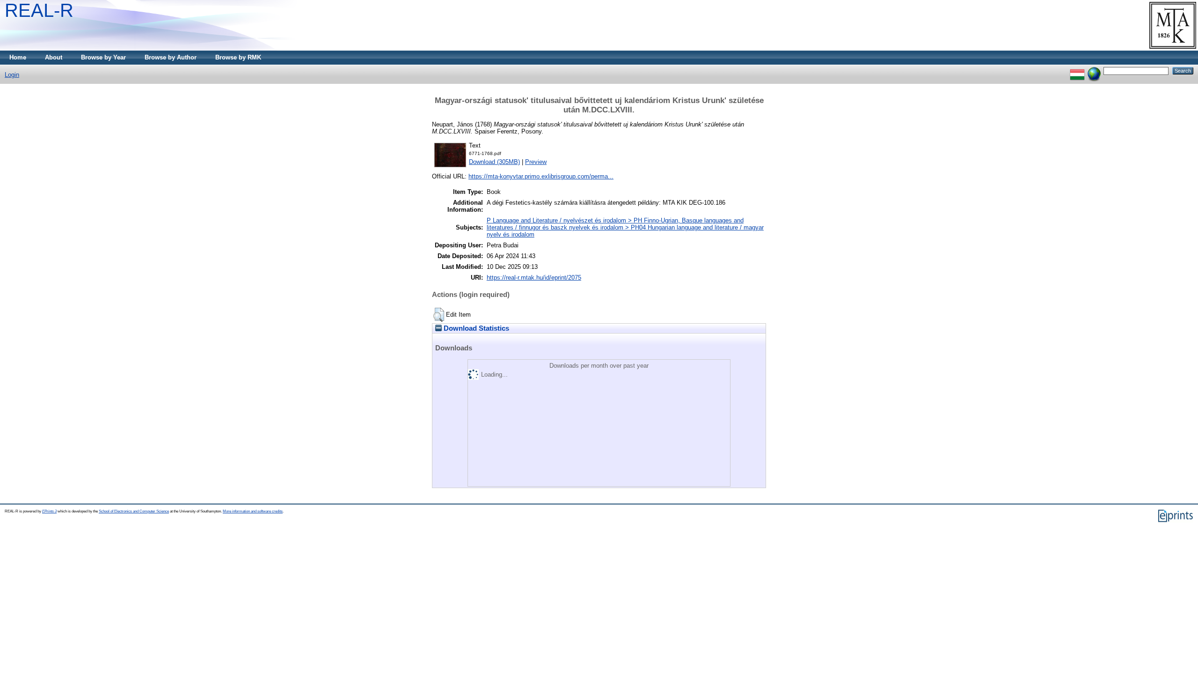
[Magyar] (1077, 70)
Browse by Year (103, 57)
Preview (536, 161)
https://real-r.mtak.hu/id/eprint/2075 (534, 277)
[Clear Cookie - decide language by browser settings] (1094, 70)
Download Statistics (475, 328)
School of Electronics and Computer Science (134, 511)
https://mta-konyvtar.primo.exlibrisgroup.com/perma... (541, 176)
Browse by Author (171, 57)
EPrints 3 (49, 511)
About (53, 57)
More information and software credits (253, 511)
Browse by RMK (238, 57)
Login (12, 74)
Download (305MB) (494, 161)
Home (17, 57)
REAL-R (39, 10)
